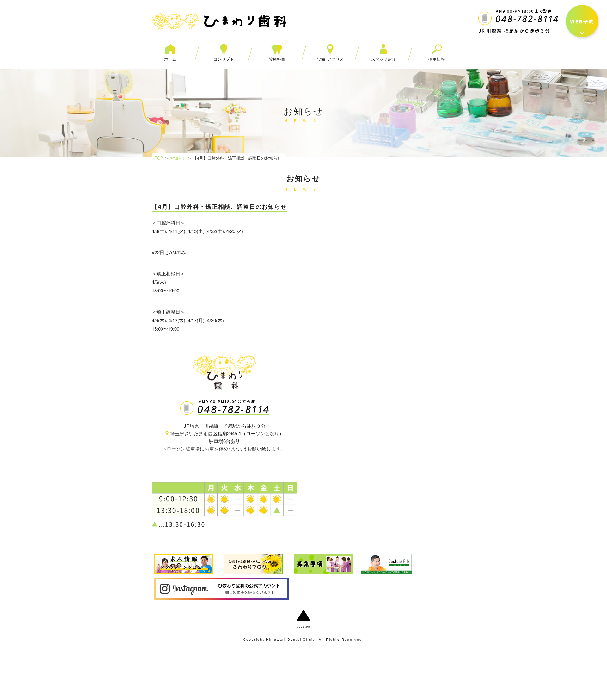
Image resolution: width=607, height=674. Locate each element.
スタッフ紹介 (383, 59)
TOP (159, 158)
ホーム (170, 59)
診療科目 (277, 59)
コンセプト (223, 59)
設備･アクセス (330, 59)
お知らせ (178, 158)
